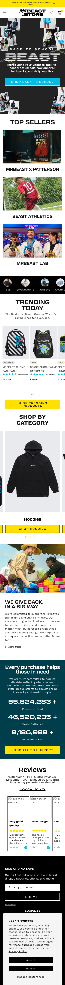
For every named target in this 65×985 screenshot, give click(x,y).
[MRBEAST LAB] (32, 241)
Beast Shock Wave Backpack (43, 369)
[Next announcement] (58, 3)
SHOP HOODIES (32, 529)
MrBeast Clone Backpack (13, 369)
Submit (32, 897)
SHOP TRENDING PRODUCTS (32, 404)
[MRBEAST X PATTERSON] (32, 146)
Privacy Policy (18, 951)
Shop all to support (33, 750)
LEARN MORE (14, 647)
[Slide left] (25, 394)
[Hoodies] (32, 471)
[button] (4, 12)
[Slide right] (40, 394)
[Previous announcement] (6, 3)
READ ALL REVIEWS (33, 788)
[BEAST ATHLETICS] (32, 193)
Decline (31, 968)
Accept (31, 960)
